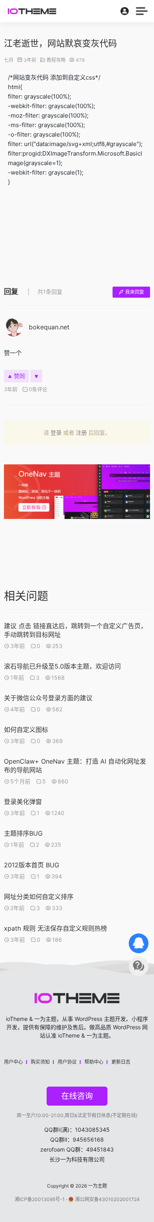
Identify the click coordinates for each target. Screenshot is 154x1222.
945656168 (88, 1139)
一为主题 (97, 1186)
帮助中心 (94, 1062)
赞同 (19, 375)
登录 (56, 432)
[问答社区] (138, 966)
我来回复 (134, 292)
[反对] (36, 376)
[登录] (125, 13)
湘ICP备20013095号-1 (40, 1199)
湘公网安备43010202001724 (107, 1199)
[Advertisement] (77, 235)
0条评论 (38, 389)
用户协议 (67, 1062)
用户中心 (13, 1062)
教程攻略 (56, 60)
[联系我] (138, 943)
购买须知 (40, 1062)
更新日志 (120, 1062)
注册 (81, 432)
